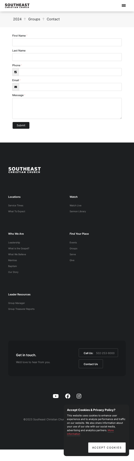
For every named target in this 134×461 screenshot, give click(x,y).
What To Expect (16, 211)
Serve (73, 254)
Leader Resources (19, 294)
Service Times (15, 205)
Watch (74, 196)
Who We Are (16, 233)
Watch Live (75, 205)
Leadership (14, 242)
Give (72, 260)
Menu (123, 3)
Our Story (13, 272)
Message (18, 95)
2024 (17, 19)
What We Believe (17, 254)
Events (73, 242)
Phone (16, 65)
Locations (14, 196)
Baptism (12, 266)
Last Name (18, 50)
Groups (34, 19)
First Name (19, 35)
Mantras (12, 260)
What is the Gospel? (18, 248)
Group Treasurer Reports (21, 308)
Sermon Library (78, 211)
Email (15, 80)
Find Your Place (79, 233)
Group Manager (16, 303)
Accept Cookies (107, 447)
